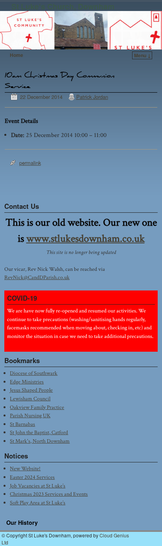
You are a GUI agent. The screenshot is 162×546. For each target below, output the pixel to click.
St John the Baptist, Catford (39, 432)
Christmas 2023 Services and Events (49, 494)
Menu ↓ (142, 55)
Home (16, 54)
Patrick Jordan (92, 96)
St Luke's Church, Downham (62, 6)
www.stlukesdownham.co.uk (85, 239)
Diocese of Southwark (33, 373)
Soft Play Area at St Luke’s (37, 502)
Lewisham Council (30, 398)
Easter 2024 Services (32, 477)
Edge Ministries (27, 381)
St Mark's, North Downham (40, 441)
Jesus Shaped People (31, 390)
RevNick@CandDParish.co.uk (37, 277)
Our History (22, 522)
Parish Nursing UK (30, 415)
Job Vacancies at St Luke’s (37, 485)
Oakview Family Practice (37, 407)
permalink (30, 162)
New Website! (25, 468)
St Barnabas (22, 424)
